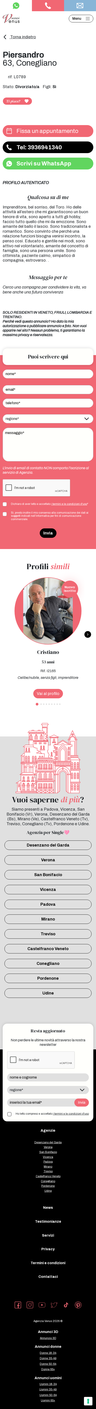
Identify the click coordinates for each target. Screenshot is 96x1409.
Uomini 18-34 (48, 1384)
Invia (48, 533)
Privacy (48, 1249)
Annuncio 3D (48, 1338)
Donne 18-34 (48, 1353)
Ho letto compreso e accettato (52, 1113)
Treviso (48, 934)
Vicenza (48, 889)
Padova (48, 904)
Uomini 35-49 (48, 1389)
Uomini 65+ (48, 1400)
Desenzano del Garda (48, 845)
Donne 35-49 (48, 1358)
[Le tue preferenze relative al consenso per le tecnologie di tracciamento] (88, 1401)
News (48, 1207)
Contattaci (48, 1277)
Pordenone (48, 978)
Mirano (48, 919)
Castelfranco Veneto (48, 949)
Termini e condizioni (48, 1263)
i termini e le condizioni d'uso (69, 504)
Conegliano (48, 963)
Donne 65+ (48, 1369)
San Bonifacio (48, 875)
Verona (48, 860)
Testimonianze (48, 1221)
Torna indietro (22, 37)
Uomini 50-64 (48, 1395)
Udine (48, 993)
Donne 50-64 (48, 1364)
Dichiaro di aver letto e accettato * (49, 504)
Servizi (48, 1235)
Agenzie (48, 1130)
